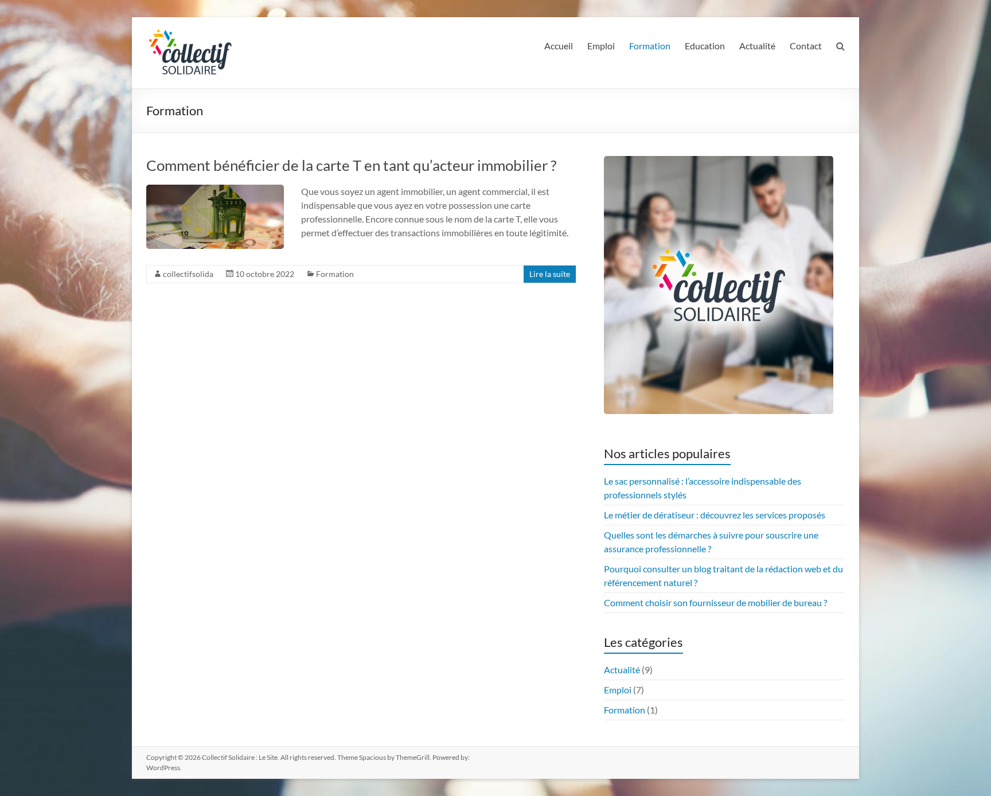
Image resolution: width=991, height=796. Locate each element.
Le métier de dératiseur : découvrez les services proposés (714, 514)
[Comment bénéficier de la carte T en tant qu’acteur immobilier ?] (215, 190)
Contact (806, 45)
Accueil (558, 45)
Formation (649, 45)
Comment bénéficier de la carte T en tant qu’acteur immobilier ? (351, 165)
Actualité (757, 45)
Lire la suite (549, 274)
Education (705, 45)
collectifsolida (188, 274)
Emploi (601, 45)
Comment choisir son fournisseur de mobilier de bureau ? (715, 602)
